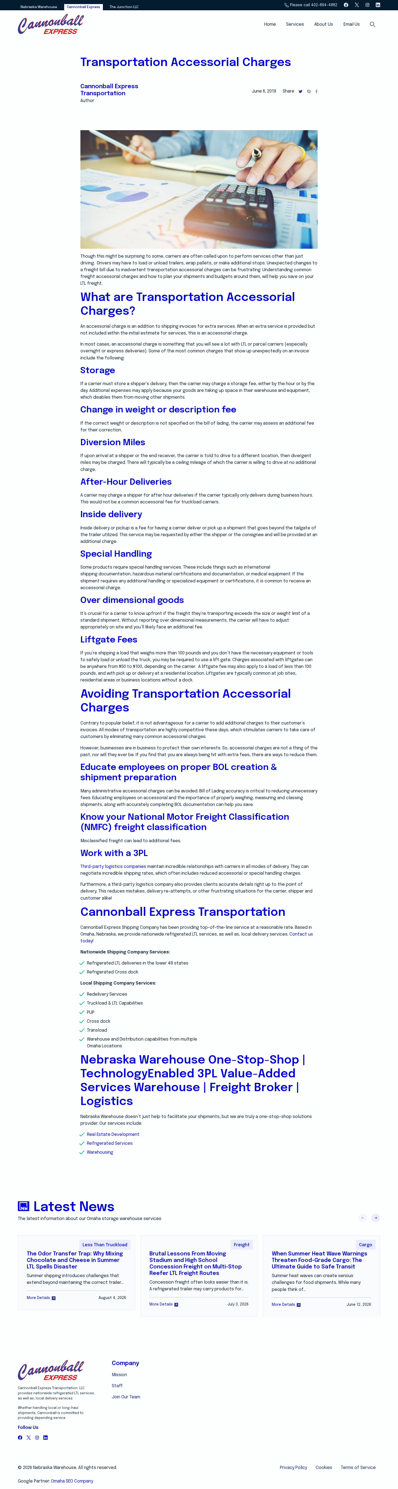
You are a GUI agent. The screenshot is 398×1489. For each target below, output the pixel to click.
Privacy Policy (293, 1467)
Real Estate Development (113, 1134)
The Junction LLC (124, 7)
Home (270, 24)
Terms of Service (358, 1467)
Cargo (365, 1245)
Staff (117, 1386)
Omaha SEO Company (72, 1481)
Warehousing (100, 1152)
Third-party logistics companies (113, 866)
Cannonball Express (83, 7)
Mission (119, 1375)
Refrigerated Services (110, 1143)
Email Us (352, 24)
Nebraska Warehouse (39, 7)
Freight (242, 1245)
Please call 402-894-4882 (313, 5)
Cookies (324, 1467)
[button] (375, 1217)
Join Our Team (126, 1397)
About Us (323, 24)
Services (295, 24)
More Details (38, 1298)
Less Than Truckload (105, 1245)
